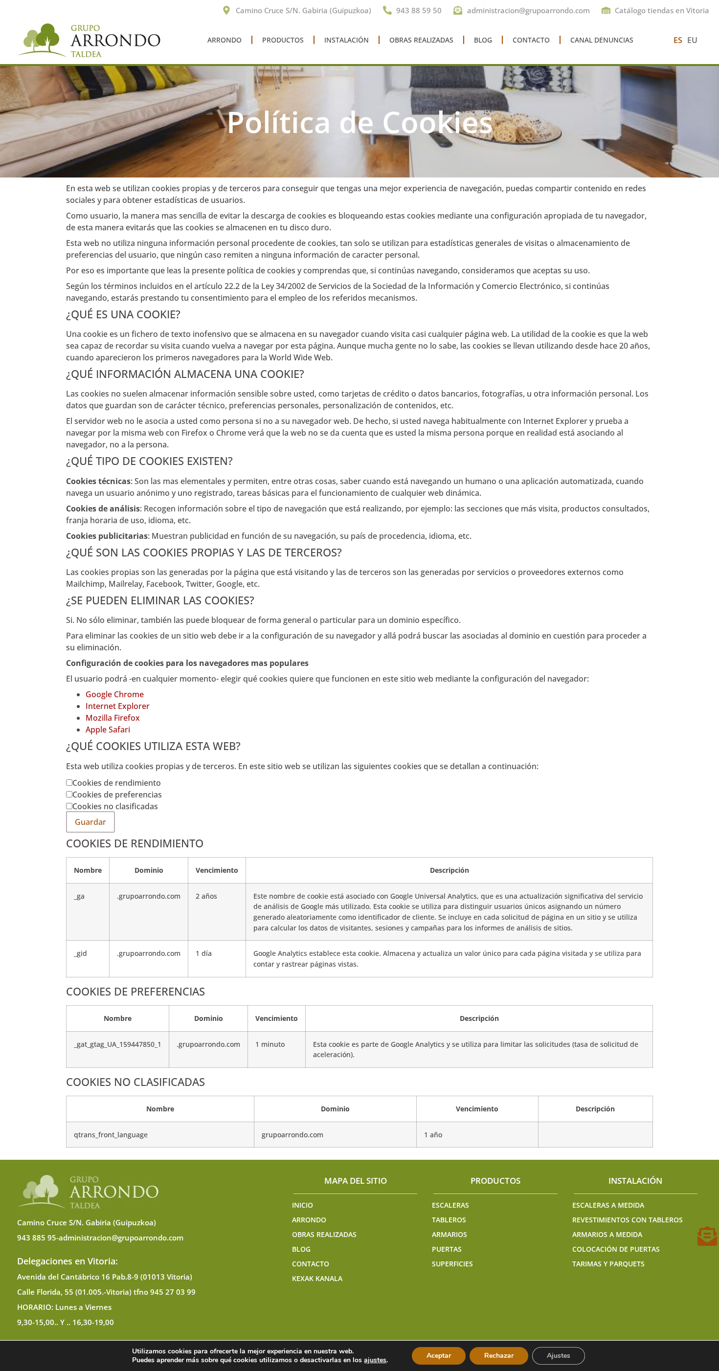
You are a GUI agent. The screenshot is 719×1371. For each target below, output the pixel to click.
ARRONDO (224, 39)
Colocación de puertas (616, 1249)
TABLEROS (449, 1219)
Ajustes (558, 1355)
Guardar (90, 822)
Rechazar (499, 1355)
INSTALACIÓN (346, 39)
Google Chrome (115, 694)
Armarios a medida (607, 1234)
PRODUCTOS (283, 39)
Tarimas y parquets (608, 1263)
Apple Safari (108, 729)
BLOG (483, 39)
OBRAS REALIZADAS (421, 39)
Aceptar (439, 1355)
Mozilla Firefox (113, 717)
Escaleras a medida (608, 1205)
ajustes (375, 1360)
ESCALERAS (450, 1205)
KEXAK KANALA (317, 1278)
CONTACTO (531, 39)
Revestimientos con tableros (627, 1219)
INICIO (302, 1205)
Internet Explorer (118, 706)
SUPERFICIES (452, 1263)
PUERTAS (447, 1249)
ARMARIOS (449, 1234)
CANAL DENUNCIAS (601, 39)
